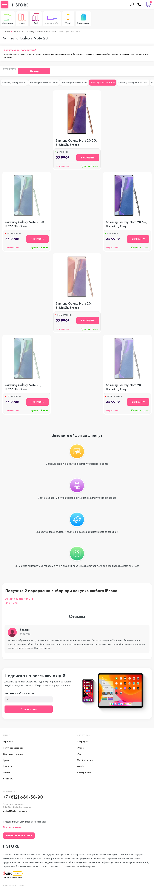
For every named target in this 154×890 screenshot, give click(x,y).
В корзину (87, 157)
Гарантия (8, 741)
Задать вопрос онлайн (19, 835)
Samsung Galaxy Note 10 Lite (44, 82)
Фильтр (34, 71)
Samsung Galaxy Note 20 (103, 82)
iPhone (80, 747)
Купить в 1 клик (89, 166)
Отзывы (7, 772)
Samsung (30, 31)
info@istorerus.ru (16, 811)
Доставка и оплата (13, 753)
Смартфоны (18, 31)
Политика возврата (13, 747)
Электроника (84, 772)
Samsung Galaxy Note (46, 31)
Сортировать (10, 69)
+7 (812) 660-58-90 (23, 797)
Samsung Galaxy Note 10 (14, 82)
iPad (79, 753)
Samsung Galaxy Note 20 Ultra (132, 82)
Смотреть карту (12, 826)
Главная (6, 31)
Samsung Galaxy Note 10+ (74, 82)
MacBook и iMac (85, 760)
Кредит (7, 760)
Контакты (8, 778)
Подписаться (29, 709)
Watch (80, 766)
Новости (7, 766)
